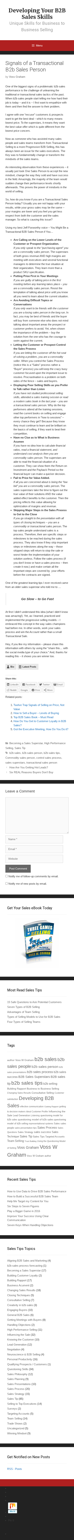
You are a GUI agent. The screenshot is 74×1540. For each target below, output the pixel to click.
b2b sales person (32, 752)
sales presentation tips (26, 1128)
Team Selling (15, 1140)
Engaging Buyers (17, 1309)
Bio (12, 666)
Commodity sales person (20, 757)
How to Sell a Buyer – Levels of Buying (36, 713)
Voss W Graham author (39, 1155)
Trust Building (30, 1141)
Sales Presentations (19, 1384)
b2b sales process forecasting (24, 1265)
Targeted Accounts (55, 1136)
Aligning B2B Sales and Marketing (27, 1260)
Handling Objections (19, 1324)
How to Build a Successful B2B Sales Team (32, 1196)
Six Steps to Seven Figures (23, 1206)
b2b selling (50, 1083)
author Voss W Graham (20, 1060)
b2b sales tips (52, 752)
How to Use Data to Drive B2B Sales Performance (36, 1191)
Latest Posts (29, 666)
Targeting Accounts (18, 1413)
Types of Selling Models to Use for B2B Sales (33, 1016)
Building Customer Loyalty (22, 1275)
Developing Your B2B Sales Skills (37, 13)
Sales (57, 1123)
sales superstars (15, 762)
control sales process (48, 757)
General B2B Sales (18, 1314)
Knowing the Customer (20, 1339)
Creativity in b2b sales (20, 1305)
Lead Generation (21, 1115)
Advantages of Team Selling (23, 1011)
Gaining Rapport (51, 1106)
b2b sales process (40, 1072)
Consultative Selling (43, 1092)
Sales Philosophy (17, 1374)
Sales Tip (20, 748)
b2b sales (15, 752)
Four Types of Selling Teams (23, 1021)
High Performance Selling (22, 1329)
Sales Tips (39, 1136)
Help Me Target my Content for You (27, 1201)
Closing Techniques (18, 1295)
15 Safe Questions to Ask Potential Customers (34, 1002)
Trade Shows (15, 1423)
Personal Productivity (19, 1359)
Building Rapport (16, 1088)
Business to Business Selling (43, 1088)
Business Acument (18, 1285)
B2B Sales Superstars (34, 1077)
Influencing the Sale (18, 1334)
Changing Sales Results (19, 1093)
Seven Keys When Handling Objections (30, 1225)
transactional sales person (41, 762)
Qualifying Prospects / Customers (27, 1364)
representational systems (41, 1123)
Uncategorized (15, 1428)
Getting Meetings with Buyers (24, 1319)
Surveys (12, 1408)
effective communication (32, 1106)
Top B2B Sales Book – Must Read (33, 717)
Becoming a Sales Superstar (26, 743)
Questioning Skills (17, 1369)
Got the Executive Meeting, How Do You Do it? (40, 729)
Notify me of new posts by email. (27, 883)
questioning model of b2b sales (35, 1119)
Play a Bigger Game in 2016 (23, 1211)
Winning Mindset (17, 1433)
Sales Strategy (25, 1132)
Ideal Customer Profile (37, 1111)
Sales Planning (16, 1379)
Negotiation (13, 1349)
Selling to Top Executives (21, 1403)
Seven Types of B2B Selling (23, 1006)
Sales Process (47, 1127)
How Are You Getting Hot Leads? (28, 767)
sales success (42, 1132)
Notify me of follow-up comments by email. (33, 876)
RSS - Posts (14, 1468)
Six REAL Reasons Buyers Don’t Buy (31, 772)
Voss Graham (28, 1147)
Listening (35, 1115)
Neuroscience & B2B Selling (23, 1354)
